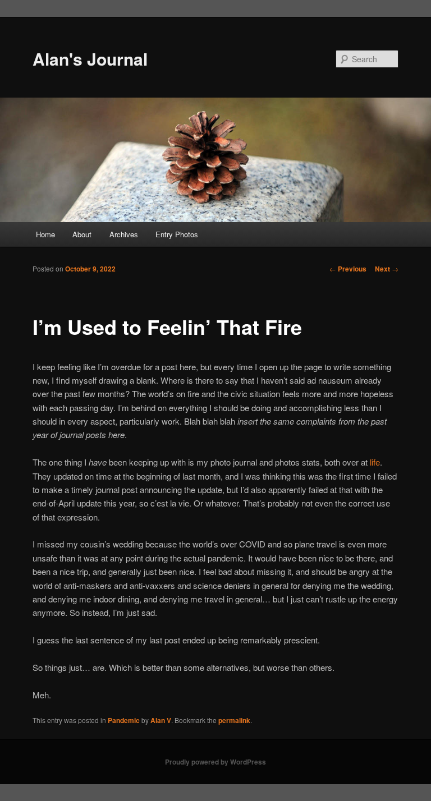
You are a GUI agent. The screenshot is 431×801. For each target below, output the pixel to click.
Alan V (160, 720)
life (375, 462)
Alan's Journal (90, 59)
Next (386, 269)
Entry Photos (176, 234)
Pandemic (124, 720)
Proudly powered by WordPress (215, 762)
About (81, 234)
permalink (234, 720)
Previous (347, 269)
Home (45, 234)
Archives (123, 234)
